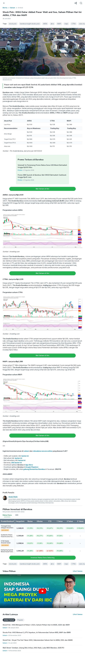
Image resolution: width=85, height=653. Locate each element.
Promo (20, 170)
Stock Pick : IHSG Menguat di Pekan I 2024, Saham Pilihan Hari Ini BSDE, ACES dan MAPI (36, 625)
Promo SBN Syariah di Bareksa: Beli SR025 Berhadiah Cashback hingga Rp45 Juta (42, 176)
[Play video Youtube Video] (42, 591)
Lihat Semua (77, 571)
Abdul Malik (12, 497)
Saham (12, 8)
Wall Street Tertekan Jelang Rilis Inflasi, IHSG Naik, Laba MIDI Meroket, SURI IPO (33, 648)
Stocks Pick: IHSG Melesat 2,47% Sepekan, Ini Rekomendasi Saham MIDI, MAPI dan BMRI (37, 632)
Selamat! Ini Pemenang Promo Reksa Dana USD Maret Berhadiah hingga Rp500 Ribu (42, 166)
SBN (16, 515)
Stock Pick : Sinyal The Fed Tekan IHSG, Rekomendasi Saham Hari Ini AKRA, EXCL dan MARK (38, 640)
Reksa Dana (7, 515)
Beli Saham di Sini (42, 189)
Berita (5, 8)
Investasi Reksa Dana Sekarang (42, 558)
